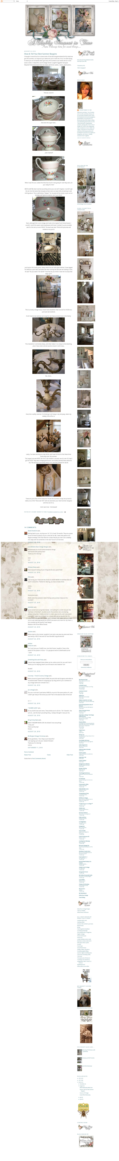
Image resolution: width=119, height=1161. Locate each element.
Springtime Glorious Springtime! (86, 741)
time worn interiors (83, 812)
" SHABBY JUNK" (32, 708)
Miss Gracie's (82, 888)
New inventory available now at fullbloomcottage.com (86, 800)
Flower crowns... (82, 837)
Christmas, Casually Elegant (85, 876)
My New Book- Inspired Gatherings (86, 701)
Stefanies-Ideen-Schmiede (84, 749)
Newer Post (27, 755)
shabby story (82, 808)
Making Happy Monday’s (84, 765)
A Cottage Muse (82, 821)
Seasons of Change (84, 1093)
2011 (80, 1080)
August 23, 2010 (34, 542)
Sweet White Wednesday (85, 1095)
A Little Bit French (83, 685)
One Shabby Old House (84, 740)
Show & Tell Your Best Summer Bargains (40, 54)
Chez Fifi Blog (82, 897)
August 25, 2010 (34, 639)
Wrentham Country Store (84, 851)
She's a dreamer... (83, 827)
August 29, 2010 (34, 731)
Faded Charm (82, 730)
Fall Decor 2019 (82, 711)
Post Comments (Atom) (39, 758)
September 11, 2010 (35, 747)
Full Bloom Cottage (83, 798)
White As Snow (82, 880)
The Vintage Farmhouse (84, 773)
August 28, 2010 (34, 715)
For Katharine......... (83, 858)
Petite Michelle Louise (83, 789)
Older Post (70, 755)
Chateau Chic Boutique (84, 884)
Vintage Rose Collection (84, 763)
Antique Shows (32, 567)
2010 (80, 1082)
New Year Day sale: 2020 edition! (86, 707)
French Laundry (82, 752)
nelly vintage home (83, 745)
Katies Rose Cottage (83, 895)
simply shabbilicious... (84, 809)
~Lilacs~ (81, 731)
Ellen (29, 577)
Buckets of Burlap (83, 768)
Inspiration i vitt (82, 757)
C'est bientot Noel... (83, 794)
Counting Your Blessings (84, 841)
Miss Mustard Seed (83, 679)
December (82, 1084)
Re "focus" (81, 692)
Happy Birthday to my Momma (86, 754)
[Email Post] (64, 512)
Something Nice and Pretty (35, 659)
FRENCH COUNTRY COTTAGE (85, 700)
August (81, 1085)
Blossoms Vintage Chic (84, 845)
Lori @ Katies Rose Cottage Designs (38, 547)
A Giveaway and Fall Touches (88, 1058)
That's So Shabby (81, 910)
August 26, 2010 (34, 685)
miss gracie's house (83, 871)
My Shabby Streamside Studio (85, 875)
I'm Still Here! (82, 868)
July (81, 1097)
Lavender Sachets (83, 818)
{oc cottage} (31, 690)
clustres (30, 631)
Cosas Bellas (82, 879)
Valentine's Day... (82, 790)
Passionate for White (83, 784)
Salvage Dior (82, 826)
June (81, 1099)
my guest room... (82, 823)
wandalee (30, 607)
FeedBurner (89, 667)
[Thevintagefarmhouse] (86, 981)
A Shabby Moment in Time (85, 110)
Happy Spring (82, 769)
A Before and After (83, 785)
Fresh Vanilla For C (83, 857)
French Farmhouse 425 (84, 836)
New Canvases (82, 842)
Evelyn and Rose (82, 817)
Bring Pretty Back (33, 720)
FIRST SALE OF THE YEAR (84, 696)
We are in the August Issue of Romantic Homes (85, 853)
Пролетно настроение (83, 746)
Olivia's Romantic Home (84, 710)
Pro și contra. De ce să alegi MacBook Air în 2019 (85, 718)
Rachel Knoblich (32, 531)
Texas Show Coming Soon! (84, 814)
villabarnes (81, 695)
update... (81, 890)
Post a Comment (29, 752)
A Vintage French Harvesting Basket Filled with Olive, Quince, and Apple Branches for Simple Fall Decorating (86, 725)
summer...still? (82, 805)
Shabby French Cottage (84, 867)
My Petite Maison (83, 893)
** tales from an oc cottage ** (86, 803)
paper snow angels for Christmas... (84, 832)
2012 (80, 1078)
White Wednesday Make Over (86, 1087)
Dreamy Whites (82, 722)
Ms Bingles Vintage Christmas (36, 736)
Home (49, 755)
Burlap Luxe (81, 734)
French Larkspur (82, 760)
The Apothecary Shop (84, 793)
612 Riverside (82, 778)
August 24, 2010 (34, 627)
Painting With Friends (83, 885)
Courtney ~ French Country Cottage (38, 676)
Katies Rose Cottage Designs (83, 909)
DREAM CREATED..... (83, 864)
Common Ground (83, 691)
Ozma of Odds (82, 830)
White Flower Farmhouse (82, 912)
